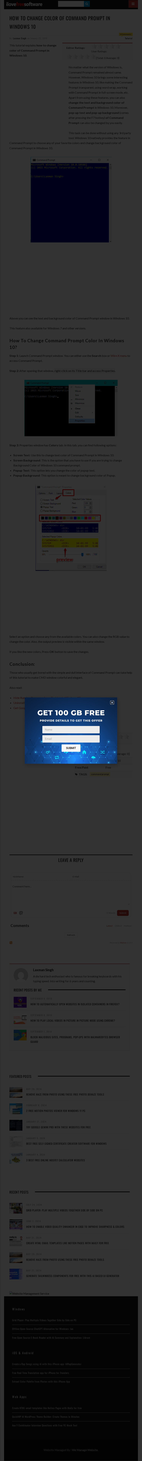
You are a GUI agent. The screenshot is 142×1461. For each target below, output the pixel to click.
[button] (112, 702)
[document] (71, 730)
